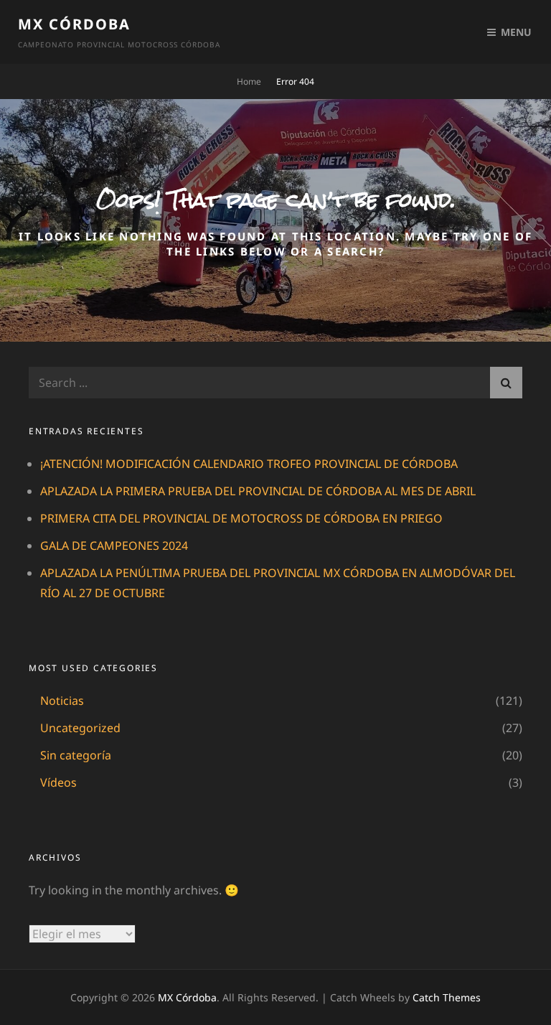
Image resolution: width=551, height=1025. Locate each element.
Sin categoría (75, 755)
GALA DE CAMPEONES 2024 (114, 545)
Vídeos (58, 782)
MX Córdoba (74, 24)
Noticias (62, 700)
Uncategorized (80, 728)
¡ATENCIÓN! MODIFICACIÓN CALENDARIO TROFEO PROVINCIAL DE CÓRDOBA (249, 464)
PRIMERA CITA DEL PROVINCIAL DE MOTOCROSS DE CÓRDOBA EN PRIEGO (241, 518)
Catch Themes (447, 997)
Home (249, 81)
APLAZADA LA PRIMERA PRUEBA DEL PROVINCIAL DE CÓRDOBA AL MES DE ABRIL (258, 491)
